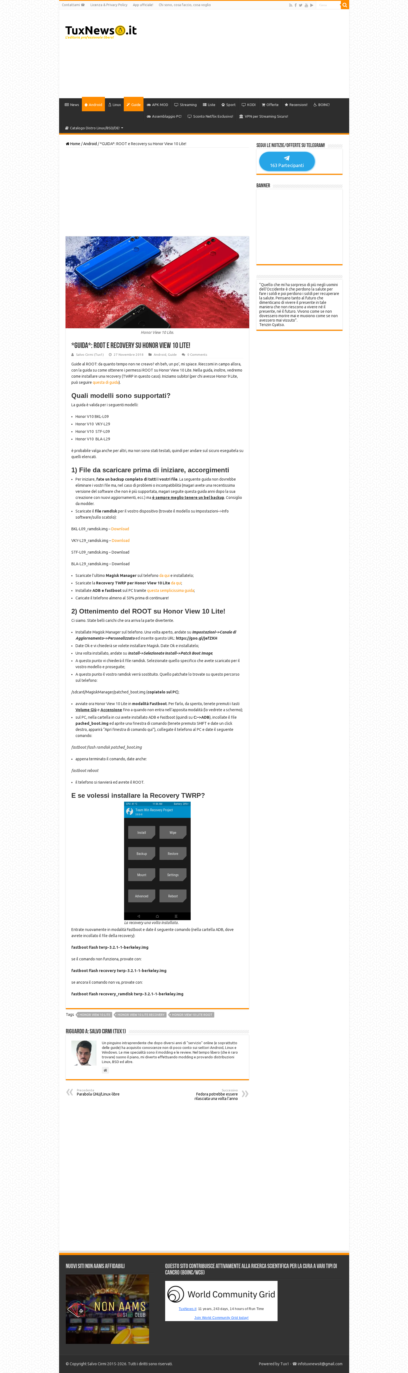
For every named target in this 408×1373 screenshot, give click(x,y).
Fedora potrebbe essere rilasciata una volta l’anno (216, 1095)
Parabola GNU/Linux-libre (98, 1092)
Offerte (272, 105)
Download (120, 529)
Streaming (188, 105)
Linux (117, 105)
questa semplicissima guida (170, 590)
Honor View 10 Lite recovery (141, 1014)
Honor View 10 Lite (95, 1014)
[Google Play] (312, 5)
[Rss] (291, 5)
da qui (164, 575)
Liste (211, 105)
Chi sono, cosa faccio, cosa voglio (185, 5)
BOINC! (324, 105)
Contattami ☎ (73, 5)
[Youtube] (306, 5)
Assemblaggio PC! (167, 116)
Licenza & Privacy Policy (108, 5)
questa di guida (106, 382)
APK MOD (160, 105)
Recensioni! (298, 105)
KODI (251, 105)
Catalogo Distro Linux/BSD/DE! (95, 128)
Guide (136, 105)
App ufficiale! (143, 5)
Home (74, 144)
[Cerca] (345, 5)
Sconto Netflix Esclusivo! (213, 116)
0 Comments (197, 354)
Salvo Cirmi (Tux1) (90, 354)
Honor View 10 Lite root (192, 1014)
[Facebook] (295, 5)
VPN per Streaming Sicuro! (266, 116)
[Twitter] (300, 5)
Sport (231, 105)
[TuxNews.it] (101, 30)
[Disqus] (157, 1175)
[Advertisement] (244, 54)
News (74, 105)
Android (95, 105)
